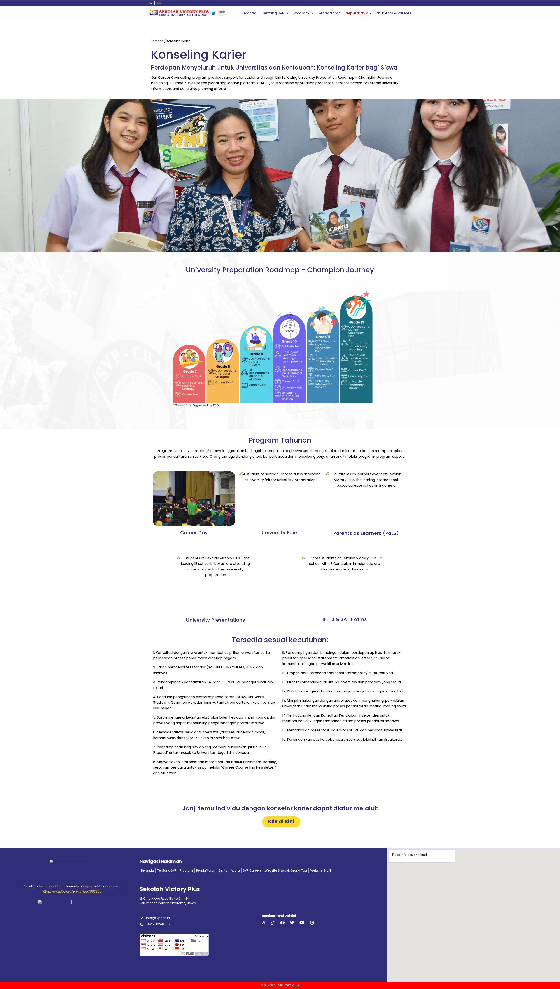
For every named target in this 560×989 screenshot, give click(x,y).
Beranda (248, 13)
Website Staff (320, 870)
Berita (223, 870)
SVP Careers (252, 870)
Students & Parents (394, 13)
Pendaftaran (329, 13)
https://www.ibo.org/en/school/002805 (72, 891)
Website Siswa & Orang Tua (286, 870)
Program (301, 13)
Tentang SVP (273, 13)
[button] (275, 13)
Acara (235, 870)
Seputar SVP (357, 13)
